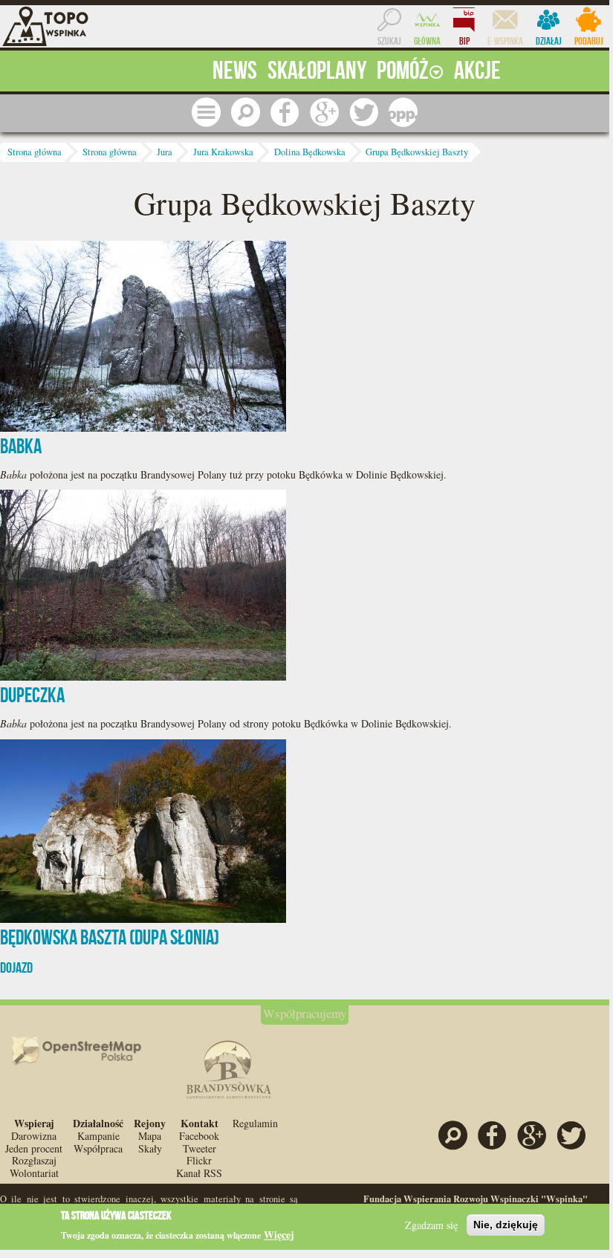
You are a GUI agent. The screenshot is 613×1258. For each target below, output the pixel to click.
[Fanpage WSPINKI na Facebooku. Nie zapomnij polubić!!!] (284, 111)
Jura (164, 152)
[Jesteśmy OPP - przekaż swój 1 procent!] (403, 111)
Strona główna (34, 152)
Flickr (199, 1160)
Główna (427, 41)
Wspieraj (34, 1123)
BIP (464, 41)
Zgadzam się (431, 1225)
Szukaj (389, 41)
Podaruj (588, 41)
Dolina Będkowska (310, 152)
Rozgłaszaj (34, 1160)
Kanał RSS (199, 1173)
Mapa (149, 1136)
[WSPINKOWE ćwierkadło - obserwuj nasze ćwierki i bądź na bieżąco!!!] (363, 111)
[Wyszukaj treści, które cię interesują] (245, 111)
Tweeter (199, 1148)
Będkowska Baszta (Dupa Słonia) (109, 937)
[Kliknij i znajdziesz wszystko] (206, 111)
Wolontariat (34, 1173)
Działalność (98, 1123)
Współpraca (98, 1148)
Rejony (150, 1123)
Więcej (279, 1235)
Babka (21, 446)
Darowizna (33, 1136)
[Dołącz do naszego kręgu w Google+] (324, 111)
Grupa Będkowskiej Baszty (417, 152)
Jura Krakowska (223, 152)
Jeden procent (33, 1148)
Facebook (199, 1136)
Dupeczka (32, 695)
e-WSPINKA (505, 41)
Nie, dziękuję (505, 1225)
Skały (150, 1148)
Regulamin (255, 1123)
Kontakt (199, 1123)
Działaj (549, 41)
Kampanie (98, 1136)
